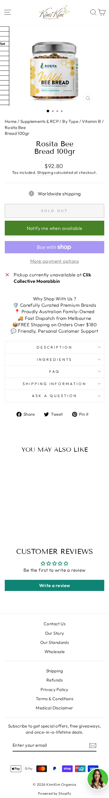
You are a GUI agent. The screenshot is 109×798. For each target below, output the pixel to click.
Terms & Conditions (54, 698)
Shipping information (55, 383)
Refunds (54, 680)
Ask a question (54, 395)
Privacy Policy (54, 689)
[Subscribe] (92, 745)
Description (54, 347)
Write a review (54, 585)
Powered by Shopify (54, 793)
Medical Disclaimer (54, 708)
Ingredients (54, 359)
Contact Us (54, 623)
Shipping (45, 172)
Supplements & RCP (39, 121)
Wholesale (54, 651)
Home (11, 121)
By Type (70, 121)
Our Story (54, 633)
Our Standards (54, 642)
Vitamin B (91, 121)
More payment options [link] (54, 261)
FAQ (54, 371)
